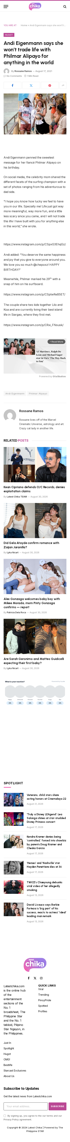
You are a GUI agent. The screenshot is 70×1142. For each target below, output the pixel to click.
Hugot (9, 35)
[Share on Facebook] (12, 85)
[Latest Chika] (35, 6)
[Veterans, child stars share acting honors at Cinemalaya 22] (14, 799)
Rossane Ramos (23, 71)
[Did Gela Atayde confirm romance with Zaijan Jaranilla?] (35, 520)
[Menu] (6, 7)
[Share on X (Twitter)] (31, 85)
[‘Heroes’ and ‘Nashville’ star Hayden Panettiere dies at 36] (14, 867)
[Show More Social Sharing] (63, 85)
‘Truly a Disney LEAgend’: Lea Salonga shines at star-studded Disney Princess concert (46, 818)
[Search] (64, 7)
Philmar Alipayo (38, 393)
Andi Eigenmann (14, 393)
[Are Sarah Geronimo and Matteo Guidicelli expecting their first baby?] (35, 636)
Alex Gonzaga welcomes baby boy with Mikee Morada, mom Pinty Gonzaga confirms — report (32, 603)
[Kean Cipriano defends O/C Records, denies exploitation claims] (35, 464)
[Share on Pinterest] (50, 85)
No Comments (14, 76)
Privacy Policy (11, 1119)
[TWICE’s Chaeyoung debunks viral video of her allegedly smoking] (14, 887)
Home (24, 25)
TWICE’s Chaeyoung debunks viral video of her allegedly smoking (44, 886)
